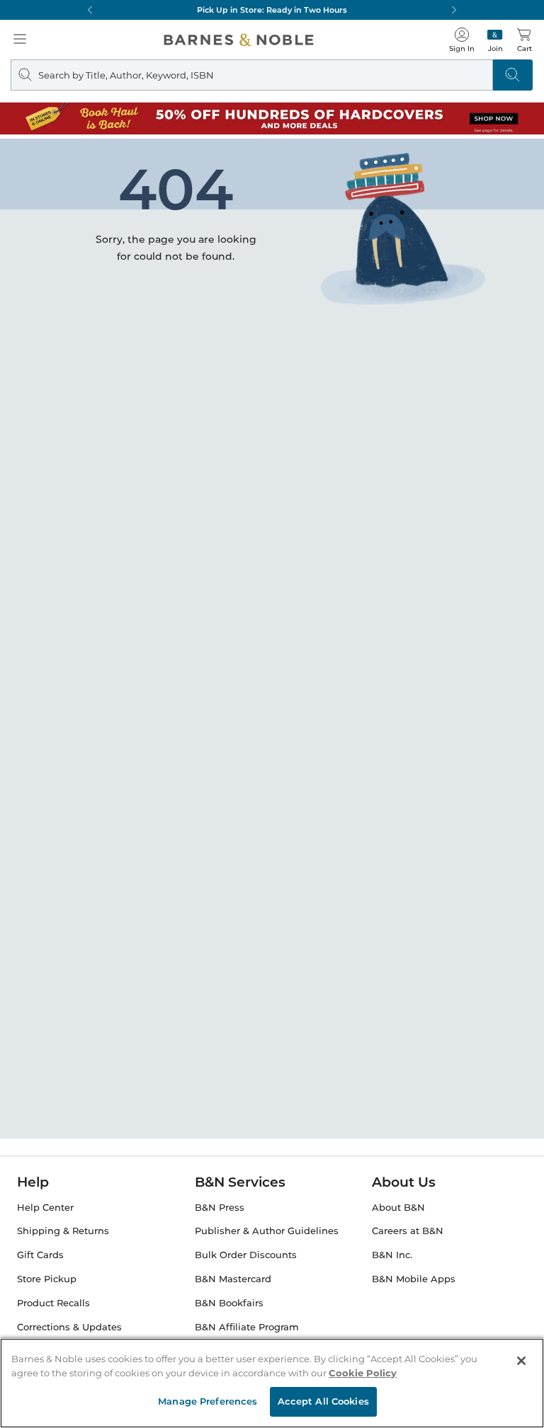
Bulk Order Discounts (246, 1255)
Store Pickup (46, 1279)
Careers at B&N (407, 1231)
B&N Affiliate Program (247, 1327)
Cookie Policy (363, 1372)
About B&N (398, 1207)
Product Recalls (53, 1303)
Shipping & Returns (63, 1231)
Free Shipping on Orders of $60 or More (272, 10)
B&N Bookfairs (229, 1303)
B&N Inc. (392, 1255)
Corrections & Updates (69, 1327)
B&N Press (219, 1207)
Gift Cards (40, 1255)
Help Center (45, 1207)
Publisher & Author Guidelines (267, 1231)
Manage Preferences (207, 1401)
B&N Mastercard (233, 1279)
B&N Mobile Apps (413, 1279)
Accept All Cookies (323, 1401)
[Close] (521, 1360)
